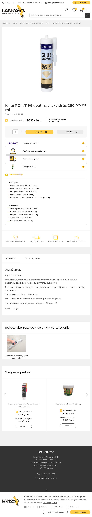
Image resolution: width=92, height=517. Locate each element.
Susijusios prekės (32, 258)
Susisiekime (83, 3)
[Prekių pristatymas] (13, 159)
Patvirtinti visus (80, 512)
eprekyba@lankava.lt (56, 3)
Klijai (47, 23)
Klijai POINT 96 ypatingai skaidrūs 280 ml (66, 23)
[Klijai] (13, 166)
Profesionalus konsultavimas (34, 151)
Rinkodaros (74, 507)
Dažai (15, 23)
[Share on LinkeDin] (17, 309)
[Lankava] (14, 11)
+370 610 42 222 (10, 3)
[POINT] (81, 104)
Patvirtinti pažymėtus (55, 512)
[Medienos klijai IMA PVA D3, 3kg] (68, 390)
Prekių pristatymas (30, 159)
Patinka (69, 132)
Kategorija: (29, 167)
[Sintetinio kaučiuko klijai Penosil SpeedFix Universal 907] (24, 390)
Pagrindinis (6, 23)
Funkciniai (44, 507)
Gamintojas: (30, 143)
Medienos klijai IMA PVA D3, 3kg (68, 404)
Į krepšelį (38, 132)
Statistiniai (59, 507)
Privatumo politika (50, 503)
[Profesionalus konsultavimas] (13, 151)
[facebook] (46, 490)
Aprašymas (10, 258)
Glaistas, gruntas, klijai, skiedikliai (31, 23)
